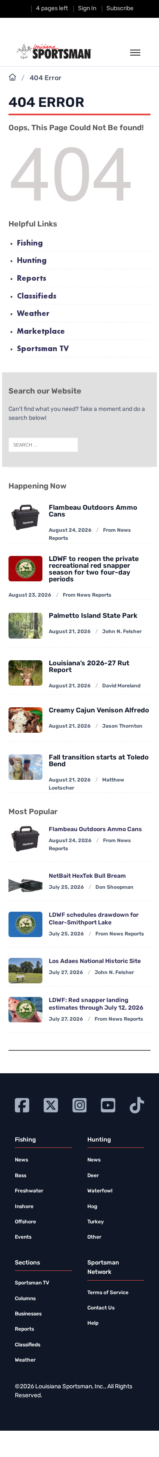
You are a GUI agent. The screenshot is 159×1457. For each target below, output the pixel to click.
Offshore (25, 1222)
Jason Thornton (122, 726)
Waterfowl (99, 1191)
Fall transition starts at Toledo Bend (99, 761)
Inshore (24, 1206)
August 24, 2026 (70, 530)
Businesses (28, 1314)
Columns (25, 1298)
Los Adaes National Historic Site (95, 961)
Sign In (87, 9)
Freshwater (29, 1191)
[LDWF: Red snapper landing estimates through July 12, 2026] (25, 1009)
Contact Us (100, 1308)
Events (23, 1237)
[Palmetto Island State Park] (25, 625)
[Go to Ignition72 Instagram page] (80, 1104)
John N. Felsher (122, 631)
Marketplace (41, 331)
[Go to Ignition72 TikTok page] (137, 1104)
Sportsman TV (43, 349)
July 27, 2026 (66, 972)
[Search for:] (43, 445)
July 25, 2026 (66, 887)
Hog (92, 1206)
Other (94, 1237)
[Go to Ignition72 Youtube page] (108, 1104)
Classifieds (36, 296)
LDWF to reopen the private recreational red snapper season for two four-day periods (94, 569)
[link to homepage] (54, 51)
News (21, 1160)
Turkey (95, 1222)
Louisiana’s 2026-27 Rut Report (89, 667)
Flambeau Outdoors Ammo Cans (93, 511)
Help (92, 1323)
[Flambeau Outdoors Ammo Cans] (25, 838)
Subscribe (120, 9)
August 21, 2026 (70, 631)
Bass (20, 1175)
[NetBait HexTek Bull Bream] (25, 885)
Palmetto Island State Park (93, 616)
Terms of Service (107, 1292)
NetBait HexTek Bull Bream (87, 876)
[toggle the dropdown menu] (135, 53)
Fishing (30, 243)
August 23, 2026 (29, 595)
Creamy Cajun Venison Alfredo (99, 710)
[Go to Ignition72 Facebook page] (22, 1104)
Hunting (32, 261)
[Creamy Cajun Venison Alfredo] (25, 720)
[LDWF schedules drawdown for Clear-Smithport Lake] (25, 924)
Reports (31, 278)
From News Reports (87, 595)
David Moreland (121, 686)
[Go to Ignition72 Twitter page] (51, 1104)
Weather (33, 314)
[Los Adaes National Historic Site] (25, 970)
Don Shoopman (114, 887)
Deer (93, 1175)
